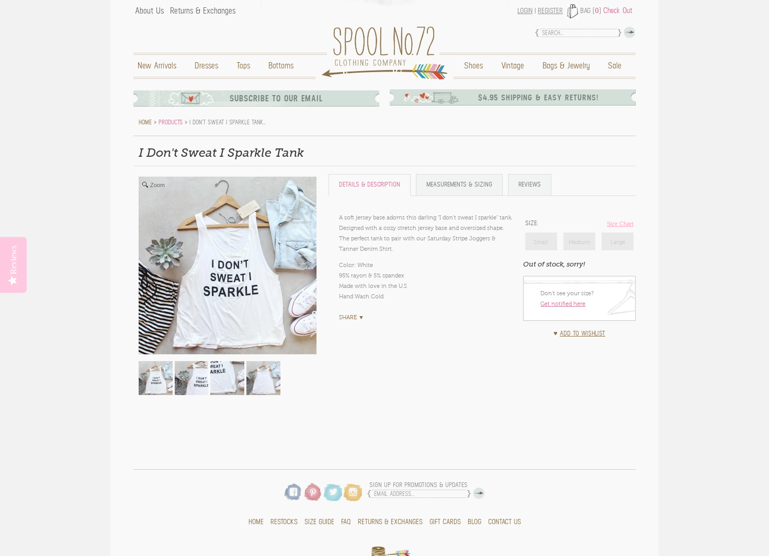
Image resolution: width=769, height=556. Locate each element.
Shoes (473, 66)
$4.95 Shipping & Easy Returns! (538, 98)
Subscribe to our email (276, 98)
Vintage (512, 66)
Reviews (529, 184)
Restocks (284, 522)
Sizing (459, 184)
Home (387, 53)
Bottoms (280, 66)
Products (171, 122)
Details (369, 184)
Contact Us (504, 522)
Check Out (617, 10)
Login (525, 11)
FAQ (346, 522)
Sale (614, 66)
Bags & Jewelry (566, 66)
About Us (149, 11)
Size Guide (319, 522)
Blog (474, 522)
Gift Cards (445, 522)
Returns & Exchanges (202, 11)
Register (550, 11)
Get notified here (562, 303)
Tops (243, 66)
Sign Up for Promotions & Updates (418, 485)
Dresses (206, 66)
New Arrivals (157, 66)
